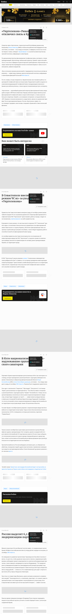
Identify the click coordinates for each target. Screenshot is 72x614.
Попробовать (33, 37)
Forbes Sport (5, 157)
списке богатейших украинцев (22, 393)
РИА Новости (25, 75)
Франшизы (22, 5)
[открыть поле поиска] (67, 2)
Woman (42, 5)
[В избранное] (22, 111)
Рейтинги (16, 5)
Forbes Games (6, 5)
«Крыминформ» (22, 52)
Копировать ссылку (42, 39)
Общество (28, 157)
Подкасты (29, 5)
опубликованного (16, 215)
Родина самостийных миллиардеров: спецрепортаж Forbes (29, 480)
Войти (59, 1)
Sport (47, 5)
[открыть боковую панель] (63, 2)
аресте (10, 462)
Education (56, 5)
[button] (70, 2)
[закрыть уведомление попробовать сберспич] (41, 31)
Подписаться (7, 134)
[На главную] (4, 1)
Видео (34, 5)
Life (38, 5)
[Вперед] (50, 113)
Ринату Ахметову (13, 47)
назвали (25, 269)
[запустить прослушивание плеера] (41, 27)
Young (51, 5)
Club (61, 5)
